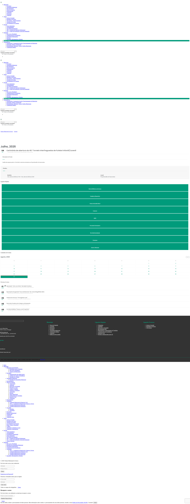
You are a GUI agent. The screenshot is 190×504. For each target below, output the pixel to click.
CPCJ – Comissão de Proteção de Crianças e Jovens (22, 403)
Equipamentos (10, 69)
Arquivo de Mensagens (15, 371)
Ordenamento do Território (16, 395)
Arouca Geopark (10, 18)
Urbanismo (100, 325)
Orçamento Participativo (12, 36)
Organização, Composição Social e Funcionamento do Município (22, 43)
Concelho (52, 326)
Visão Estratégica (11, 431)
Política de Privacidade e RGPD (80, 502)
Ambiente (100, 326)
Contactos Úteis (10, 417)
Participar (6, 32)
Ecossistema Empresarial (12, 434)
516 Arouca (149, 327)
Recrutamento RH (102, 329)
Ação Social (12, 383)
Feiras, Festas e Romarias (12, 425)
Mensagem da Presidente (12, 367)
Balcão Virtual (7, 40)
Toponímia (12, 410)
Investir (5, 24)
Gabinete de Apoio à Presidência (17, 375)
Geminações (9, 414)
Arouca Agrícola (10, 441)
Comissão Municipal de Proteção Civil (19, 402)
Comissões (9, 70)
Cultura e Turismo (14, 389)
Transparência (7, 42)
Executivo (9, 63)
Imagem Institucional (11, 413)
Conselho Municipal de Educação (17, 405)
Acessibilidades (10, 27)
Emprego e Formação (15, 390)
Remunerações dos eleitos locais (17, 374)
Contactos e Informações (12, 429)
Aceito (95, 502)
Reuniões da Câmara (14, 377)
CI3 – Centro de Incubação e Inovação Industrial (18, 31)
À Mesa (8, 426)
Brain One (42, 359)
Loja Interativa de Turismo (13, 23)
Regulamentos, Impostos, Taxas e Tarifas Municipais (19, 46)
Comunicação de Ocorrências (13, 35)
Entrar (19, 487)
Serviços (9, 38)
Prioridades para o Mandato (16, 369)
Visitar (5, 16)
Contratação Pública (11, 47)
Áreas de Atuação (11, 67)
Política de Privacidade (55, 334)
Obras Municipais (14, 394)
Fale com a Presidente (12, 34)
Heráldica (12, 409)
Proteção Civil (101, 333)
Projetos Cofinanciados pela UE (105, 334)
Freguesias (9, 71)
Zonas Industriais (11, 26)
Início (5, 365)
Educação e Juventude (103, 327)
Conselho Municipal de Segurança (18, 406)
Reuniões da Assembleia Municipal (18, 379)
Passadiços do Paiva (11, 19)
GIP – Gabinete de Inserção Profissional (16, 30)
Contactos (9, 15)
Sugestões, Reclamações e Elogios (15, 39)
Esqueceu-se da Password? (7, 474)
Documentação (10, 66)
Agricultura (12, 391)
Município (6, 62)
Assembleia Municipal (12, 65)
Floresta (11, 393)
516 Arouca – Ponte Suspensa (14, 20)
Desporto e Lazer (14, 387)
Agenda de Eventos (11, 22)
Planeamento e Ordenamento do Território (108, 330)
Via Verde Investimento (12, 28)
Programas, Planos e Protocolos (14, 44)
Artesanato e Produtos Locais (13, 427)
